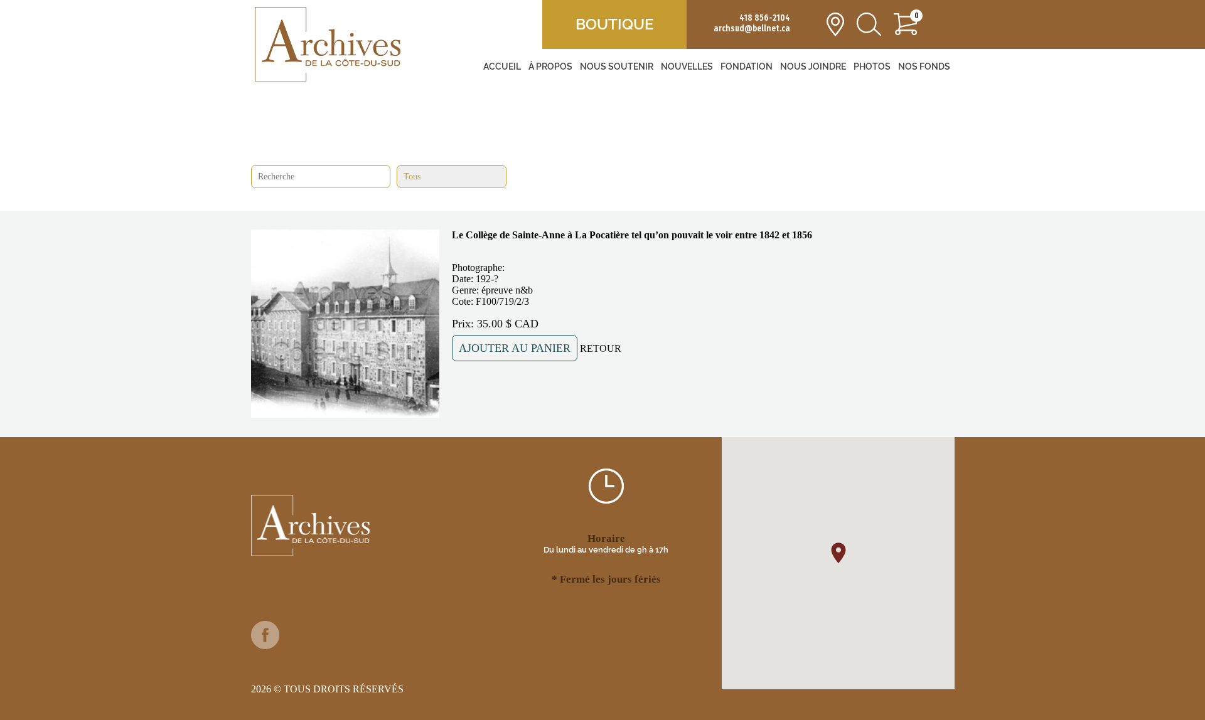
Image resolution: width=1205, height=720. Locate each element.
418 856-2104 (764, 18)
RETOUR (600, 348)
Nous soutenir (616, 66)
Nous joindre (813, 66)
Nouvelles (687, 66)
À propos (550, 66)
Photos (872, 66)
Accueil (502, 66)
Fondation (746, 66)
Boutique (614, 24)
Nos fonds (924, 66)
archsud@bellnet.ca (752, 28)
